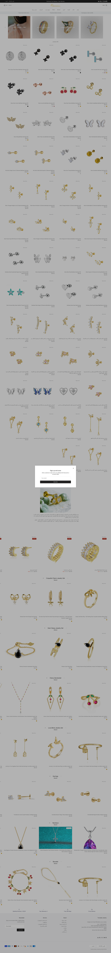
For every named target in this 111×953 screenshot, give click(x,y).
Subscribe (55, 481)
